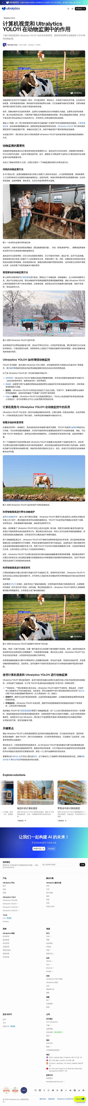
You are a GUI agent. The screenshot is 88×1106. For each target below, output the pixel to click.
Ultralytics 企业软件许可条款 (67, 1099)
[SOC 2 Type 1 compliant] (15, 1090)
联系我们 (79, 9)
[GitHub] (35, 1090)
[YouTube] (53, 1090)
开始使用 (51, 849)
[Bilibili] (70, 1090)
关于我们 (49, 1019)
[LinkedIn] (40, 1090)
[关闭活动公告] (2, 2)
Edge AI (9, 396)
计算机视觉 (25, 277)
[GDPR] (24, 1090)
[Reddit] (79, 1090)
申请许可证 (38, 849)
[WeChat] (57, 1090)
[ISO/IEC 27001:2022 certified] (6, 1090)
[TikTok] (66, 1090)
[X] (44, 1090)
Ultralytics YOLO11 (65, 126)
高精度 (8, 384)
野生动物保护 (10, 517)
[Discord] (83, 1090)
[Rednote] (61, 1090)
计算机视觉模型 (25, 711)
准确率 (11, 368)
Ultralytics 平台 (9, 883)
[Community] (48, 1090)
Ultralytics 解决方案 (53, 883)
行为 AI (13, 584)
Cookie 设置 (80, 1102)
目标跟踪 (73, 427)
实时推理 (9, 378)
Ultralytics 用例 (9, 933)
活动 (48, 976)
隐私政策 (51, 1099)
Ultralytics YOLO (9, 897)
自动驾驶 (16, 760)
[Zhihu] (75, 1090)
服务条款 (43, 1099)
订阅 (82, 865)
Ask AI (78, 1099)
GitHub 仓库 (17, 756)
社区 (35, 756)
